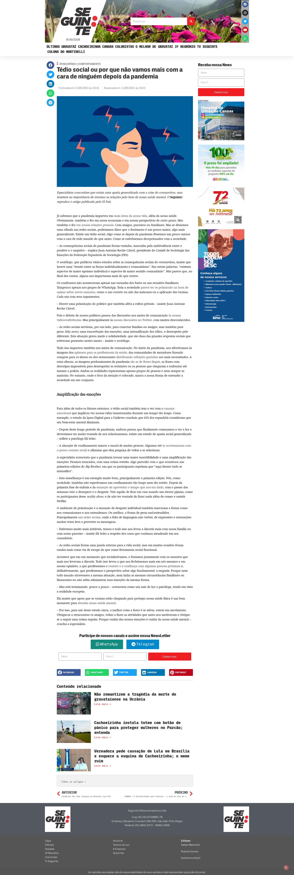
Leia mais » (102, 704)
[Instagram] (245, 13)
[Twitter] (245, 21)
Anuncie (118, 840)
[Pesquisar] (191, 21)
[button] (50, 65)
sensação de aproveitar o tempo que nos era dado (129, 487)
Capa (48, 840)
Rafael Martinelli (190, 844)
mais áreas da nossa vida (130, 216)
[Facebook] (245, 4)
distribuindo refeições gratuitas (137, 357)
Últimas (53, 47)
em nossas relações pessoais (95, 225)
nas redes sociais (89, 517)
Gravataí (68, 47)
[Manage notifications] (286, 867)
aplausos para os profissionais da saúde (100, 352)
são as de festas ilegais (145, 361)
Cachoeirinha (89, 47)
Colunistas (124, 47)
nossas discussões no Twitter (133, 320)
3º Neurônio (185, 47)
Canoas (107, 47)
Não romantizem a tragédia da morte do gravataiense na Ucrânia (135, 697)
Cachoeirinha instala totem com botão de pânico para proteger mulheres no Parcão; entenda (138, 727)
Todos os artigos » (73, 782)
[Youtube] (245, 30)
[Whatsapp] (245, 38)
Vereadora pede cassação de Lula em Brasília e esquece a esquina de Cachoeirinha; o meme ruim (141, 756)
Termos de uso (121, 844)
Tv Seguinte (207, 47)
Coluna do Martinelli (66, 52)
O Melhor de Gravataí (154, 47)
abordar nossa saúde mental (97, 603)
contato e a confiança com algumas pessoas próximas (144, 566)
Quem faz (118, 853)
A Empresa (119, 848)
